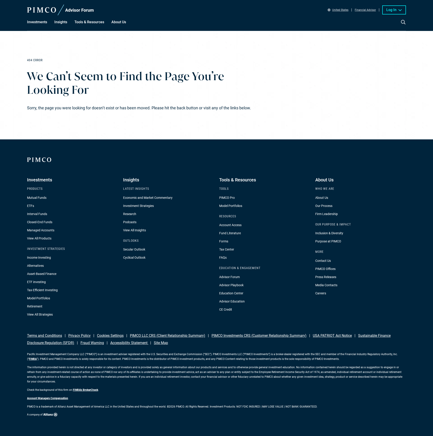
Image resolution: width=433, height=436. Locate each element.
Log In (391, 10)
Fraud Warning (92, 343)
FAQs (223, 257)
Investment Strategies (138, 206)
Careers (320, 293)
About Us (321, 197)
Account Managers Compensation (47, 398)
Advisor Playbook (231, 285)
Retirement (34, 306)
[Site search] (403, 25)
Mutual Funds (36, 197)
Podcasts (129, 222)
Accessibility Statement (129, 343)
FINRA (33, 359)
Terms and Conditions (44, 335)
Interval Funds (37, 214)
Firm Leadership (326, 214)
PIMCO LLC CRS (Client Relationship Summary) (167, 335)
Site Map (161, 343)
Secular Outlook (134, 249)
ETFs (30, 206)
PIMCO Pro (227, 197)
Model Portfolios (38, 298)
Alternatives (35, 265)
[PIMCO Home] (60, 9)
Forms (223, 241)
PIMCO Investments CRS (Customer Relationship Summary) (259, 335)
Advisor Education (232, 301)
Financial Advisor (365, 10)
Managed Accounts (40, 230)
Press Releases (325, 277)
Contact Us (323, 261)
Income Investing (39, 257)
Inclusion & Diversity (329, 233)
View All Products (39, 238)
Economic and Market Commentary (148, 197)
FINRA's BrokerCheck (85, 389)
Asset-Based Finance (41, 274)
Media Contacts (326, 285)
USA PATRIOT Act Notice (332, 335)
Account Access (230, 225)
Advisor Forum (229, 277)
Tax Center (226, 249)
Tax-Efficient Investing (42, 290)
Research (129, 214)
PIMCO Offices (325, 269)
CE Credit (225, 309)
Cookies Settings (110, 335)
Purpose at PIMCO (328, 241)
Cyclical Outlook (134, 257)
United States (340, 10)
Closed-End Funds (39, 222)
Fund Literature (230, 233)
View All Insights (134, 230)
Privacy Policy (79, 335)
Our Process (323, 206)
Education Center (231, 293)
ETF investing (36, 282)
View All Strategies (40, 314)
